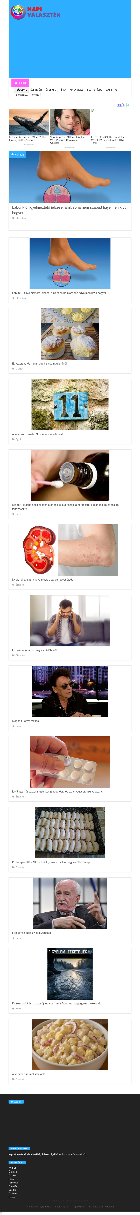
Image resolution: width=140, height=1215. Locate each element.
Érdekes (51, 89)
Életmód (36, 89)
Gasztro (111, 89)
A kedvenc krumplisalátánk (28, 1074)
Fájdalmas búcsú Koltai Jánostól (32, 933)
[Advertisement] (70, 53)
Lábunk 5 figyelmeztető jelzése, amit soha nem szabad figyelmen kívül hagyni (59, 293)
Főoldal (21, 82)
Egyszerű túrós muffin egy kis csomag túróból (39, 363)
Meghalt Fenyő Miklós (25, 721)
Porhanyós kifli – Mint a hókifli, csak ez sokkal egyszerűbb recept (51, 862)
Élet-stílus (94, 89)
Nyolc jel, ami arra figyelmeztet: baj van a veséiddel (43, 579)
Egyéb (35, 95)
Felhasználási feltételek (101, 1206)
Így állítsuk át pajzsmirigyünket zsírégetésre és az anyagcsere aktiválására (57, 791)
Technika (22, 95)
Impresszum (61, 1206)
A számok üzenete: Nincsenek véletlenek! (37, 434)
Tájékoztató (79, 1206)
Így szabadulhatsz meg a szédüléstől (34, 650)
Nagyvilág (76, 89)
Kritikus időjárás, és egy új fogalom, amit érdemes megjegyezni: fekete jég (56, 1003)
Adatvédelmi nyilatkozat (38, 1206)
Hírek (62, 89)
